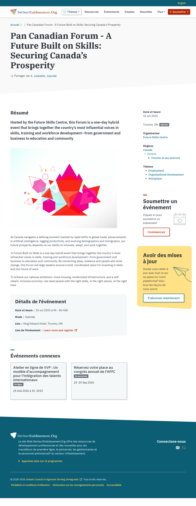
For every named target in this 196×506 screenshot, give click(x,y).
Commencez (156, 232)
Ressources (92, 12)
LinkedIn (39, 76)
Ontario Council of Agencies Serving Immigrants (52, 479)
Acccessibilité (114, 485)
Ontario (151, 154)
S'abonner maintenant (164, 298)
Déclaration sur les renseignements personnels (78, 485)
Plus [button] (160, 12)
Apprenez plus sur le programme (42, 461)
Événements (111, 12)
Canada (147, 150)
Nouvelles (146, 12)
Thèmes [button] (72, 12)
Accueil (14, 25)
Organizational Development (166, 174)
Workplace (155, 178)
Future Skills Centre (155, 137)
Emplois (130, 12)
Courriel (52, 76)
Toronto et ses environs (165, 158)
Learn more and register (58, 330)
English (182, 3)
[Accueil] (33, 12)
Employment (156, 170)
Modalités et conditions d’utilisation (30, 485)
